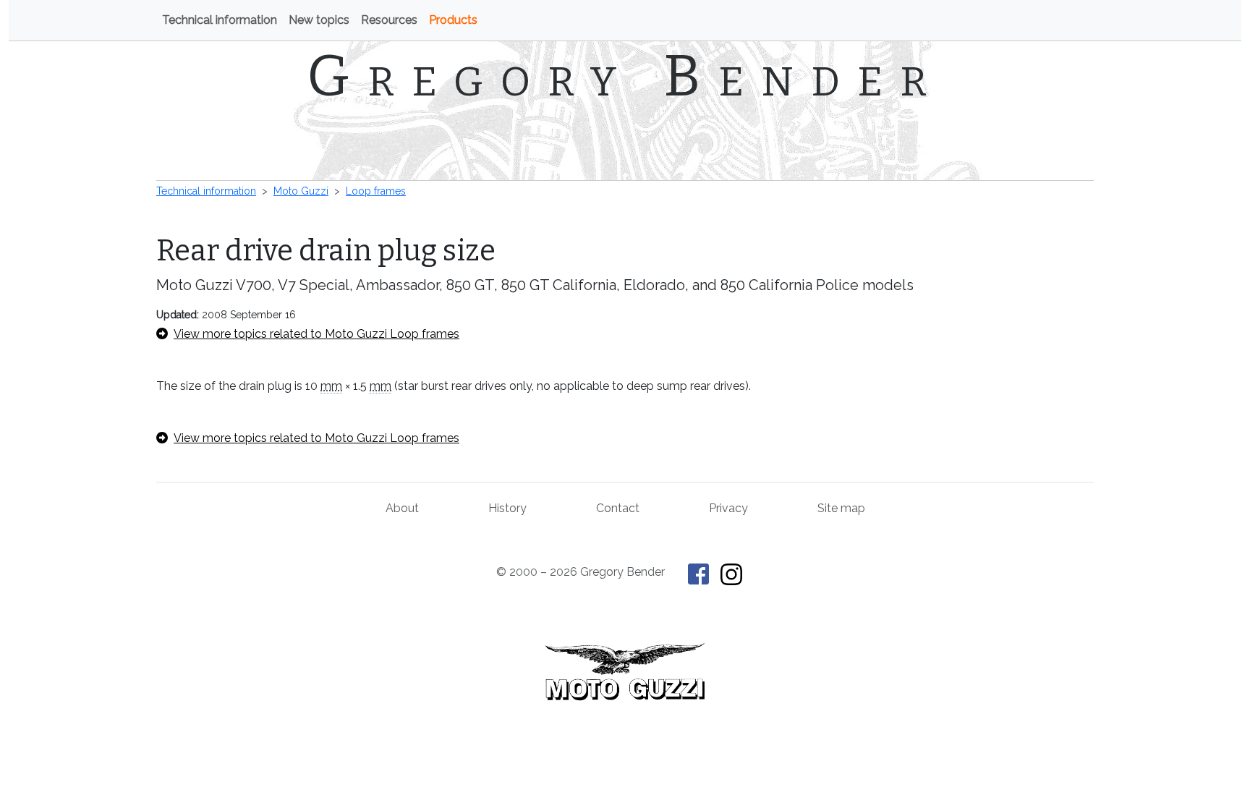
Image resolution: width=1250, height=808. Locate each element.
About (402, 508)
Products (453, 20)
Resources (389, 20)
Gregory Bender (625, 76)
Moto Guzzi (300, 191)
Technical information (219, 20)
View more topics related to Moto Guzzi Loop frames (316, 334)
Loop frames (376, 191)
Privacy (728, 508)
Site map (841, 508)
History (507, 508)
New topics (319, 20)
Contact (617, 508)
